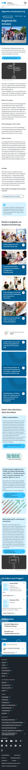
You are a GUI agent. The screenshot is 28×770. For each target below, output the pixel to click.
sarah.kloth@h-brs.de (8, 595)
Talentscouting (18, 16)
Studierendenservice (6, 707)
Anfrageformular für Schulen (10, 58)
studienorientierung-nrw (9, 652)
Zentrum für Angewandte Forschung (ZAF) (12, 730)
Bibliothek (4, 682)
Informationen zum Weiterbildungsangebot (10, 551)
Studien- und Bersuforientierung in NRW (11, 648)
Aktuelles (4, 662)
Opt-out (4, 758)
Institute (4, 690)
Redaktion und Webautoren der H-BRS (11, 763)
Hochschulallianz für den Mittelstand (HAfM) (12, 722)
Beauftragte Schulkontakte (8, 719)
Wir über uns (4, 667)
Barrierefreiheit (5, 755)
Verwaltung (4, 673)
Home (3, 7)
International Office (6, 687)
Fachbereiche (5, 699)
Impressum (4, 760)
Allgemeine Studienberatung (8, 705)
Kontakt (14, 760)
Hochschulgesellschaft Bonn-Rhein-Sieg (11, 725)
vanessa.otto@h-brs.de (8, 613)
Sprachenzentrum (6, 685)
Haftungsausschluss (15, 758)
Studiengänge (5, 697)
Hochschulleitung (6, 670)
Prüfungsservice (5, 702)
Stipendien (4, 713)
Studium (4, 665)
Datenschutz (17, 755)
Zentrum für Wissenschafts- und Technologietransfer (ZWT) (9, 733)
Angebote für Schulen (8, 16)
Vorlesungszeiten (6, 710)
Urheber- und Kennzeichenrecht (9, 766)
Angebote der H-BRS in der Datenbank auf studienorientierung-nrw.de (11, 495)
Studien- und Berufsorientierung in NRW (12, 446)
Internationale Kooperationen (9, 727)
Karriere (3, 676)
